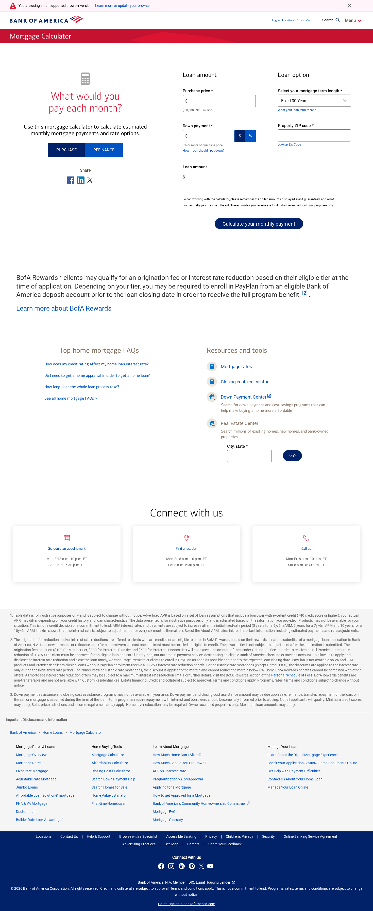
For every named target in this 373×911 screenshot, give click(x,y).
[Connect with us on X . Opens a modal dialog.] (201, 867)
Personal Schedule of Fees (291, 675)
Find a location (186, 548)
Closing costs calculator (244, 381)
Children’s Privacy (239, 836)
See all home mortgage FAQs (70, 398)
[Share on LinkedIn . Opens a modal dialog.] (81, 180)
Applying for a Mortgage (172, 787)
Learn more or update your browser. (123, 6)
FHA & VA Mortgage (31, 803)
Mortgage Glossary (168, 820)
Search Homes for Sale (109, 787)
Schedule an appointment (67, 548)
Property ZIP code (300, 126)
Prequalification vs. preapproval (178, 779)
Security (268, 836)
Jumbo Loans (27, 787)
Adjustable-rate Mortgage (36, 779)
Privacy (211, 836)
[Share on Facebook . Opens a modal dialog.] (70, 180)
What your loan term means (297, 110)
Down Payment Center (243, 397)
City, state (244, 447)
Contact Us (69, 836)
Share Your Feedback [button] (225, 844)
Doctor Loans (26, 812)
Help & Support (98, 836)
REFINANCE (103, 150)
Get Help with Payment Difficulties (293, 771)
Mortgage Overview (31, 755)
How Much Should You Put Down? (179, 763)
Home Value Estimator (109, 795)
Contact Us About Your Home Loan (295, 779)
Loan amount (202, 167)
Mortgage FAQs (165, 812)
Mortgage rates (236, 366)
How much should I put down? (204, 150)
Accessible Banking (181, 836)
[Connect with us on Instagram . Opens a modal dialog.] (172, 867)
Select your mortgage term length (310, 90)
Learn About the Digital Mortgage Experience (302, 755)
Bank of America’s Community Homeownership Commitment (201, 803)
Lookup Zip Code (289, 144)
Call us (306, 548)
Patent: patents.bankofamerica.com (186, 904)
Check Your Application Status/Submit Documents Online (312, 763)
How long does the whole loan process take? (81, 386)
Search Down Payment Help (113, 779)
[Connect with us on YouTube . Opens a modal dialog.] (211, 867)
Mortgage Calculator (108, 755)
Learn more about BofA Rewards (63, 308)
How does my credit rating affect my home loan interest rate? (96, 364)
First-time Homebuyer (109, 803)
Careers (193, 844)
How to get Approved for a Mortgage (181, 795)
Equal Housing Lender (213, 882)
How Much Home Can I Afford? (177, 755)
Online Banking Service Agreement (310, 836)
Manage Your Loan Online (287, 787)
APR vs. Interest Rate (169, 771)
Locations (288, 20)
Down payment (206, 126)
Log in (276, 20)
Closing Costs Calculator (111, 771)
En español (304, 20)
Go (295, 456)
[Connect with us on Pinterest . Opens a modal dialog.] (192, 867)
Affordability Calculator (110, 763)
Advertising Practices (139, 844)
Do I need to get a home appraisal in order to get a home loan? (97, 375)
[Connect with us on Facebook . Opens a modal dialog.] (162, 867)
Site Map (171, 844)
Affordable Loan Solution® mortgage (45, 795)
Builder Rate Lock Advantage (39, 820)
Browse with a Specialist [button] (138, 836)
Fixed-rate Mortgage (32, 771)
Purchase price (206, 91)
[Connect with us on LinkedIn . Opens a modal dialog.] (182, 867)
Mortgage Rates (28, 763)
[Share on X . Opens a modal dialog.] (90, 180)
